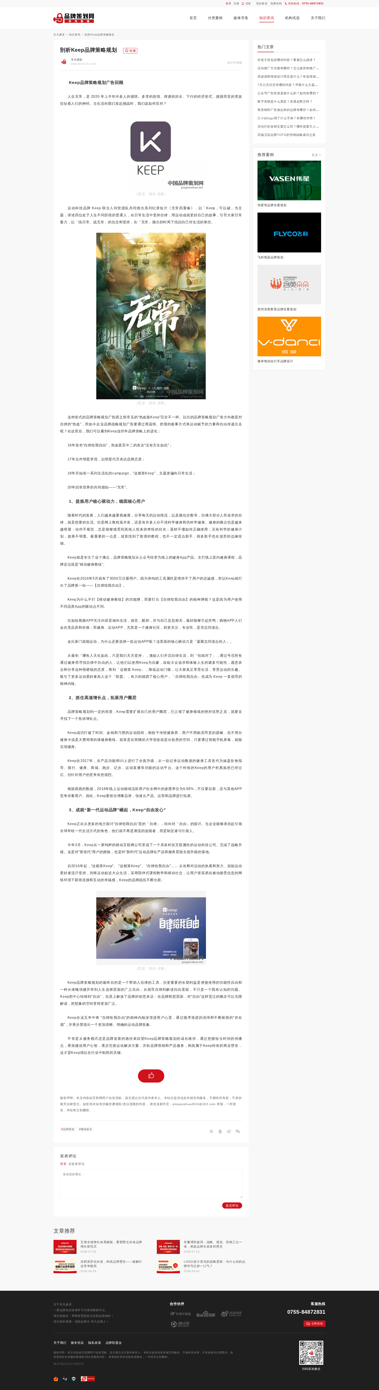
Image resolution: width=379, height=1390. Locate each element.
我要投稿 (276, 3)
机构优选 (292, 18)
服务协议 (77, 1342)
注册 (236, 3)
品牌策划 (67, 1129)
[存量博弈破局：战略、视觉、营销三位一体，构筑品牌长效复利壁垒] (168, 1247)
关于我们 (318, 18)
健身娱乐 (85, 1129)
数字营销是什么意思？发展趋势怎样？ (285, 101)
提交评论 (232, 1205)
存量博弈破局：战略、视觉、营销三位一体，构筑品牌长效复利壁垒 (213, 1244)
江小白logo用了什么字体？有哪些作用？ (286, 118)
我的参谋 (261, 3)
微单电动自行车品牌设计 (275, 361)
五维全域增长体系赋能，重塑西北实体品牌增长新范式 (111, 1244)
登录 (228, 3)
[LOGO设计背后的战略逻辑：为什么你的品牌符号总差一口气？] (168, 1266)
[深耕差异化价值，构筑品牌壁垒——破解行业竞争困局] (65, 1266)
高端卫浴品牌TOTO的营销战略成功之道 (286, 135)
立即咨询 (317, 1323)
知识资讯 (266, 18)
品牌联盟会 (114, 1342)
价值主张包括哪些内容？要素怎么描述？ (286, 60)
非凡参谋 (59, 34)
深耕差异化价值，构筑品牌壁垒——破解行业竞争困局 (111, 1264)
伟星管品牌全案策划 (272, 205)
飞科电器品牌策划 (270, 257)
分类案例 (215, 18)
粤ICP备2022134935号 (69, 1363)
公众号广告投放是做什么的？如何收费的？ (288, 93)
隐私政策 (94, 1342)
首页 (193, 18)
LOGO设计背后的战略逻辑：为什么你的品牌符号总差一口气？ (214, 1264)
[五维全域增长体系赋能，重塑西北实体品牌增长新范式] (65, 1247)
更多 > (316, 155)
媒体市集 (241, 18)
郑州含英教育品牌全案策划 (277, 309)
